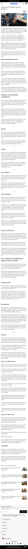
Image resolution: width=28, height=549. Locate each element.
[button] (14, 519)
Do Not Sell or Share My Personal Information (14, 547)
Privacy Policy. (15, 515)
